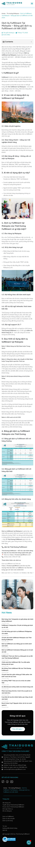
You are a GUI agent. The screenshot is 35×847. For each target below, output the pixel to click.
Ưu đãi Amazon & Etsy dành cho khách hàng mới (17, 687)
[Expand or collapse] (31, 41)
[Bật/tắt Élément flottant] (29, 842)
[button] (31, 3)
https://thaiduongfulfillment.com (20, 555)
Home (3, 13)
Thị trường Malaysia (13, 13)
